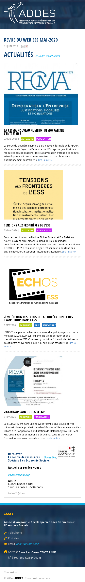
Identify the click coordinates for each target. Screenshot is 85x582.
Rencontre (49, 325)
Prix (37, 325)
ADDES (18, 578)
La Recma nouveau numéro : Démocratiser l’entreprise (34, 132)
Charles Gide (50, 457)
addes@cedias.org (19, 475)
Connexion (10, 572)
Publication (43, 138)
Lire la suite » (45, 160)
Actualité (27, 138)
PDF (26, 46)
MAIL (23, 46)
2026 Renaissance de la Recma (25, 412)
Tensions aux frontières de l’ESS (27, 225)
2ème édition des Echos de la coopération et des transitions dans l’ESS (38, 318)
